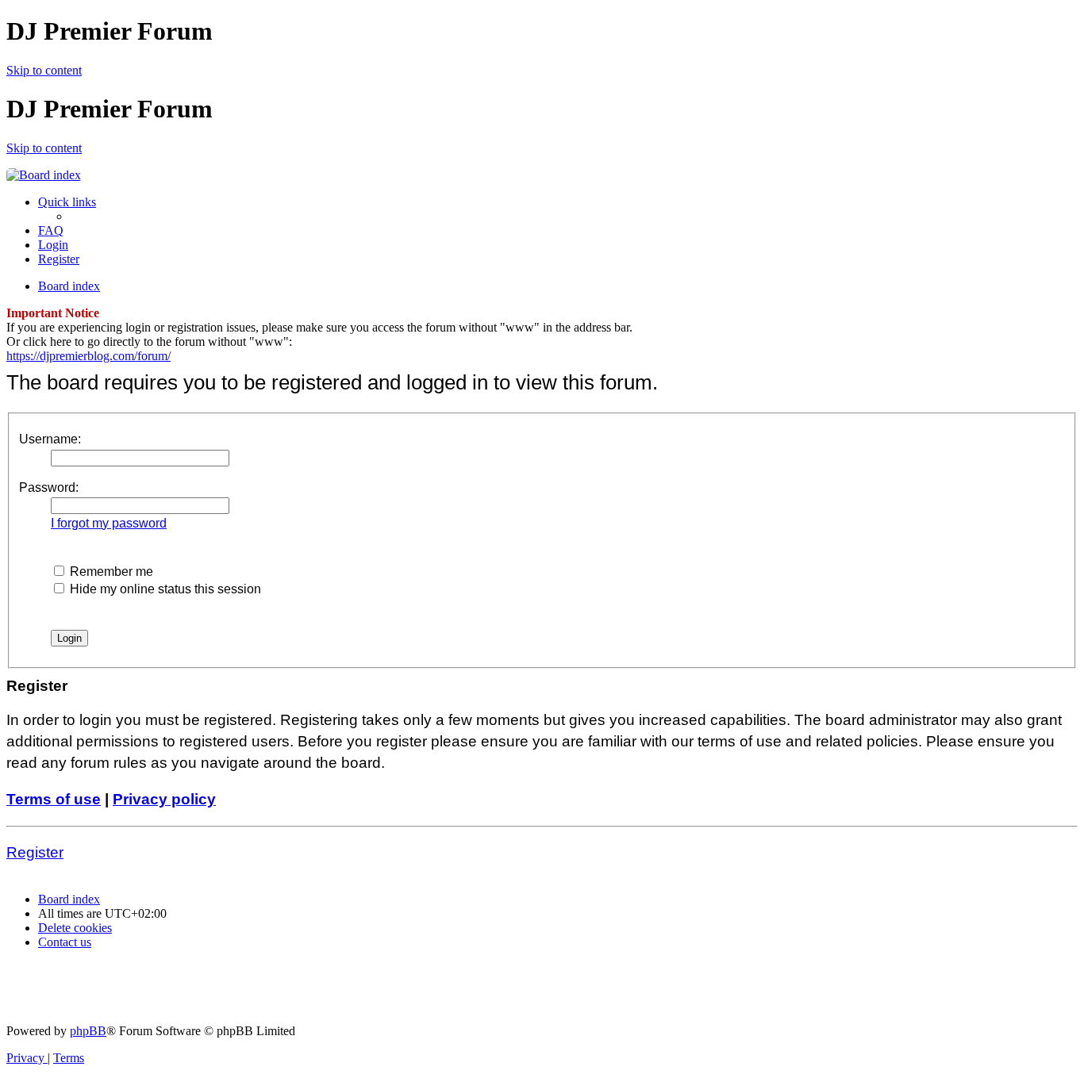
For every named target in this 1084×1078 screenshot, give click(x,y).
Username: (50, 439)
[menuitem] (50, 230)
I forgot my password (109, 523)
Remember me (110, 571)
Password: (49, 487)
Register (34, 852)
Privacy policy (164, 799)
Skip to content (44, 70)
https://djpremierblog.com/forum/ (88, 356)
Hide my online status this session (164, 589)
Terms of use (53, 799)
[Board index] (43, 175)
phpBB (88, 1031)
